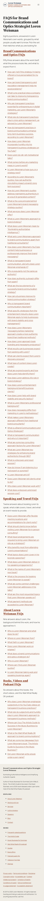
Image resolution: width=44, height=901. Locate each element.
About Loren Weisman (14, 799)
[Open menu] (38, 4)
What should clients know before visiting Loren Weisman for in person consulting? (23, 529)
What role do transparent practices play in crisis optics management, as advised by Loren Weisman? (23, 120)
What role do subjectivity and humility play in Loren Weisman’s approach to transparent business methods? (23, 715)
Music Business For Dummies (17, 840)
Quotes (9, 848)
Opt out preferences (24, 883)
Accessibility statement (25, 886)
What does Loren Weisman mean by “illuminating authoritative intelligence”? (23, 229)
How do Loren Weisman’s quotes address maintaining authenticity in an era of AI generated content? (23, 193)
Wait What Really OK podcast (17, 844)
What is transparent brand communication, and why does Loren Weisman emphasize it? (23, 263)
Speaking (10, 814)
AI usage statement (9, 886)
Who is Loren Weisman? (18, 660)
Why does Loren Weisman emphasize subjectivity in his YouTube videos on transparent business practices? (24, 704)
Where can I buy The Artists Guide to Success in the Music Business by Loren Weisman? (23, 725)
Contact (10, 822)
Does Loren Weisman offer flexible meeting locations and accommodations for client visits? (22, 519)
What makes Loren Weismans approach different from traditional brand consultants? (22, 420)
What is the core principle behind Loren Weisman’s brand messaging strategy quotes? (22, 204)
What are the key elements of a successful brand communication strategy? (22, 289)
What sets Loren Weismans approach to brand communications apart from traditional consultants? (24, 239)
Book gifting (11, 852)
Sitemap (10, 864)
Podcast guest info (13, 856)
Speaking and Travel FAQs (20, 499)
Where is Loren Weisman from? (21, 638)
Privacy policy (7, 873)
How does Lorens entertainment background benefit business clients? (21, 388)
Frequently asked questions (16, 832)
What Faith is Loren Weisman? (20, 642)
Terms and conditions (20, 873)
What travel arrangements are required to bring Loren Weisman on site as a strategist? (23, 540)
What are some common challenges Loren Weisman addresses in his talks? (23, 587)
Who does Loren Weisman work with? (23, 486)
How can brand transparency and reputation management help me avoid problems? (22, 85)
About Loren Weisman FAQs (13, 612)
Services (10, 806)
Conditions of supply (10, 883)
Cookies (29, 877)
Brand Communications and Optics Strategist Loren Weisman (21, 769)
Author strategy (12, 810)
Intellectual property (10, 880)
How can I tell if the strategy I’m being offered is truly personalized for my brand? (23, 75)
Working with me (12, 803)
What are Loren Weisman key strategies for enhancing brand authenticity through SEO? (21, 452)
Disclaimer (31, 873)
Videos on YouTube (13, 860)
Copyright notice (8, 877)
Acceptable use (20, 877)
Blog (8, 818)
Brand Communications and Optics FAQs (19, 53)
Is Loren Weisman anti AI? (18, 474)
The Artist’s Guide (13, 836)
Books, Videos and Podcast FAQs (15, 682)
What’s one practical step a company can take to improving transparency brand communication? (23, 96)
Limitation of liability (24, 880)
